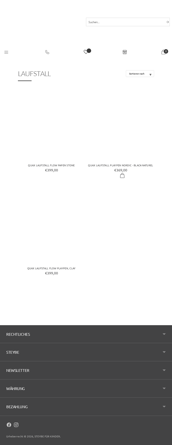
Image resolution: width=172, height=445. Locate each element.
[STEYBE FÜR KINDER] (42, 28)
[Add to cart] (122, 176)
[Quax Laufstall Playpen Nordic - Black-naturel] (120, 123)
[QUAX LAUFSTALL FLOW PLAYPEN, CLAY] (51, 226)
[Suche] (168, 22)
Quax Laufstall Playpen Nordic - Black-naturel (120, 165)
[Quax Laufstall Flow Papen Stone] (51, 123)
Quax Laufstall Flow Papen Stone (51, 165)
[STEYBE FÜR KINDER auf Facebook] (9, 425)
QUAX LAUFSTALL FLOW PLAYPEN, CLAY (51, 268)
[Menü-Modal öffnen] (6, 52)
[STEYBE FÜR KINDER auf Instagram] (16, 425)
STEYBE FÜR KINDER (47, 436)
